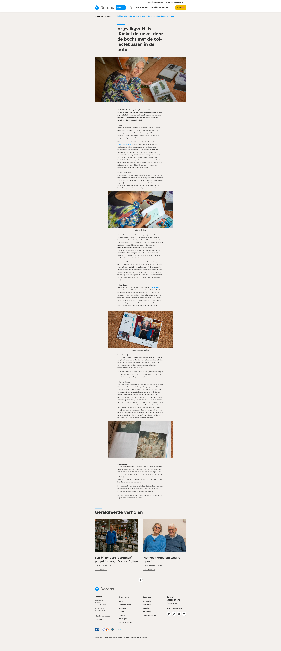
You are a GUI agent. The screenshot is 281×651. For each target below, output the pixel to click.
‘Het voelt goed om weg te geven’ (161, 559)
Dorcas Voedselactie (124, 144)
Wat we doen (142, 7)
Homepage (109, 16)
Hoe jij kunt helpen (159, 7)
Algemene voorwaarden (115, 637)
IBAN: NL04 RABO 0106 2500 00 (132, 637)
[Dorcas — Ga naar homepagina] (103, 7)
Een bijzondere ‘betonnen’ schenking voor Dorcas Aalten (116, 559)
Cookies (144, 637)
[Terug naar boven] (140, 580)
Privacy (106, 637)
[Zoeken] (131, 7)
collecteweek (154, 287)
